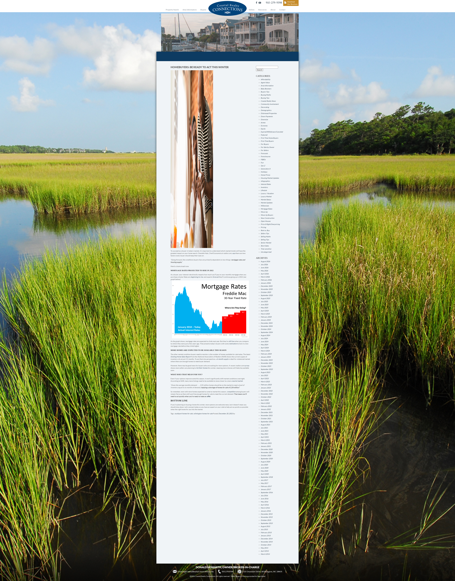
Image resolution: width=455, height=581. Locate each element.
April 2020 (265, 474)
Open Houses (266, 221)
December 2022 (266, 391)
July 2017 (264, 480)
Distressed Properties (269, 113)
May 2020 (264, 471)
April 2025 (265, 311)
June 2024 (264, 342)
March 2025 (265, 314)
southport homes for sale (184, 414)
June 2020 (264, 468)
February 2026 (266, 280)
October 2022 (266, 397)
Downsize (264, 119)
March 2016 (265, 508)
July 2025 (264, 301)
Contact (282, 10)
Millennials (265, 206)
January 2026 (266, 283)
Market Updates (266, 203)
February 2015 (266, 532)
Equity (263, 129)
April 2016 (265, 505)
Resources (262, 10)
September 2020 (267, 459)
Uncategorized (266, 252)
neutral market (237, 381)
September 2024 (267, 332)
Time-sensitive (266, 249)
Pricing (263, 227)
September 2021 (267, 422)
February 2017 (266, 486)
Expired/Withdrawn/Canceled (272, 132)
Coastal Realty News (268, 101)
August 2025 (265, 298)
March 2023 (265, 382)
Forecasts (264, 153)
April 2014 (265, 551)
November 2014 (267, 542)
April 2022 (265, 400)
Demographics (266, 110)
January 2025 (266, 320)
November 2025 (267, 289)
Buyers (203, 10)
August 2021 (265, 425)
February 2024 (266, 354)
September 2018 (267, 477)
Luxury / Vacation (267, 193)
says (233, 253)
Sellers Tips (265, 233)
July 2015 (264, 529)
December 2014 (266, 539)
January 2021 (266, 446)
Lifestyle (264, 190)
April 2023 (265, 378)
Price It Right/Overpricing (270, 224)
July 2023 (264, 375)
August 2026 (265, 261)
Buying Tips (265, 98)
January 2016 (266, 511)
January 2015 (266, 536)
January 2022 (266, 409)
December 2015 (266, 514)
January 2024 (266, 357)
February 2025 (266, 317)
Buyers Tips (265, 92)
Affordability (265, 79)
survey (246, 366)
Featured (264, 135)
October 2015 (266, 520)
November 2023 (267, 363)
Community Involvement (270, 104)
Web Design (235, 576)
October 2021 (266, 419)
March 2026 (265, 277)
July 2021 (264, 428)
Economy (264, 126)
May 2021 (264, 434)
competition (231, 392)
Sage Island (261, 576)
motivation (233, 344)
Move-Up (264, 212)
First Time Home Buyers (269, 138)
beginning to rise (197, 277)
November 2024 (267, 326)
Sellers (251, 10)
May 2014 (264, 548)
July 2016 (264, 496)
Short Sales (265, 246)
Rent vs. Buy (265, 230)
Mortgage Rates (266, 209)
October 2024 (266, 329)
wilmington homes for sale (203, 414)
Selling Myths (266, 237)
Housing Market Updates (270, 178)
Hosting (245, 576)
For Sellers (264, 150)
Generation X (265, 169)
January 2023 (266, 388)
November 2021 (267, 415)
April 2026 (265, 274)
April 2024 (265, 348)
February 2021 (266, 443)
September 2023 (267, 369)
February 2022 (266, 406)
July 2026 (264, 265)
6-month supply (222, 359)
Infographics (265, 181)
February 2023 (266, 385)
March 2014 (265, 554)
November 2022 (267, 394)
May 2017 (264, 483)
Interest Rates (266, 184)
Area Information (190, 10)
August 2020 (265, 462)
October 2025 (266, 292)
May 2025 (264, 308)
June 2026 (264, 268)
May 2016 (264, 502)
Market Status (266, 200)
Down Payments (267, 116)
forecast (216, 277)
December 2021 (266, 412)
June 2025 (264, 305)
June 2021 (264, 431)
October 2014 (266, 545)
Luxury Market (266, 196)
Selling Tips (265, 240)
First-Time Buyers (267, 141)
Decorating (265, 107)
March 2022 (265, 403)
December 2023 (266, 360)
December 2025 (266, 286)
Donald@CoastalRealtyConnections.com (196, 571)
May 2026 (264, 271)
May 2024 (264, 345)
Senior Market (266, 243)
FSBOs (263, 160)
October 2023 (266, 366)
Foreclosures (265, 156)
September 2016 (267, 492)
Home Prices (265, 175)
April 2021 (265, 437)
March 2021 (265, 440)
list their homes (201, 368)
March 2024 (265, 351)
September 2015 (267, 523)
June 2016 (264, 499)
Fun (262, 163)
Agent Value (265, 83)
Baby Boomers (266, 89)
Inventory (264, 187)
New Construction (267, 218)
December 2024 (266, 323)
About (273, 10)
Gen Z (263, 166)
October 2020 (266, 455)
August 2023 (265, 372)
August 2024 (265, 335)
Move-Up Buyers (267, 215)
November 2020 (267, 452)
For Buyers (265, 144)
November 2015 (267, 517)
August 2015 (265, 526)
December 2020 (266, 449)
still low (231, 341)
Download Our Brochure (292, 3)
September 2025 (267, 295)
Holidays (264, 172)
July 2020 (264, 465)
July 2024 (264, 338)
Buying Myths (266, 95)
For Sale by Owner (267, 147)
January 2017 (266, 489)
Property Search (172, 10)
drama (263, 123)
